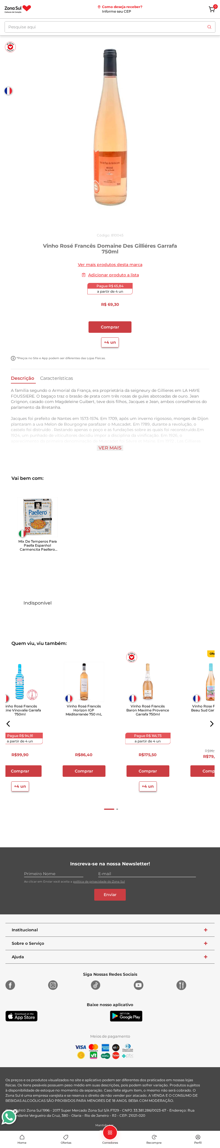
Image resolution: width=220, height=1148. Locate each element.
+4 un (110, 342)
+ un (37, 615)
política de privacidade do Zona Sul (99, 881)
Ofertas (66, 1143)
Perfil (198, 1143)
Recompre (154, 1143)
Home (21, 1143)
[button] (8, 724)
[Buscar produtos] (209, 26)
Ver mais (110, 448)
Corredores (110, 1143)
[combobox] (110, 27)
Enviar (110, 894)
